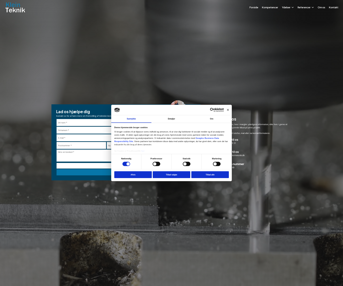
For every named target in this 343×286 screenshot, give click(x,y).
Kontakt (333, 7)
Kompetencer (270, 7)
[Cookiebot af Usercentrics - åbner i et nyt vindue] (212, 110)
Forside (253, 7)
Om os (321, 7)
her (143, 151)
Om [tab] (211, 119)
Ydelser (286, 7)
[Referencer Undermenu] (313, 7)
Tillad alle (210, 174)
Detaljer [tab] (171, 119)
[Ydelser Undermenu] (292, 7)
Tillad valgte (171, 174)
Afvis (133, 174)
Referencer (304, 7)
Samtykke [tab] (131, 119)
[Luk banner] (228, 110)
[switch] (156, 164)
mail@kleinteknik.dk (235, 155)
